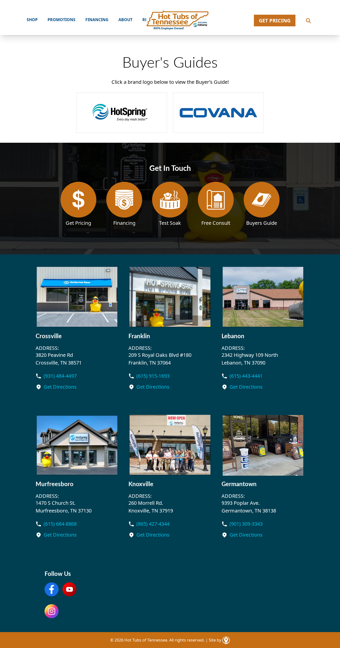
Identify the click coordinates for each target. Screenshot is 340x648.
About (125, 19)
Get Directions (60, 386)
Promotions (61, 19)
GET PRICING (274, 20)
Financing (97, 19)
